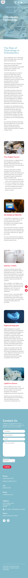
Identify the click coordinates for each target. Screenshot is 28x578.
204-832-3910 (10, 478)
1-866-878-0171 (12, 481)
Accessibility (6, 569)
